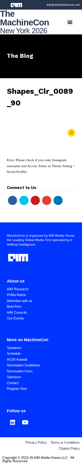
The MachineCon (24, 18)
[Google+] (46, 200)
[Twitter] (23, 200)
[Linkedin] (58, 200)
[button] (70, 22)
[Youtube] (35, 200)
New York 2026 (23, 30)
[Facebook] (12, 200)
